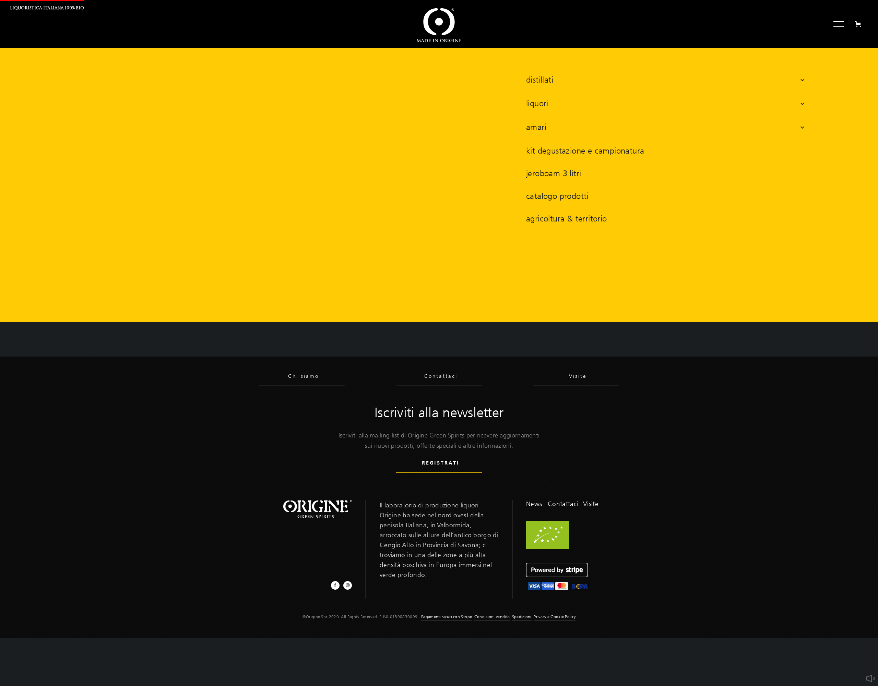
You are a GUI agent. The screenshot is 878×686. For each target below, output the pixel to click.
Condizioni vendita (492, 616)
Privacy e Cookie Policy (555, 616)
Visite (590, 504)
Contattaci (563, 504)
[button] (665, 80)
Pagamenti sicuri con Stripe (446, 616)
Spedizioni (522, 616)
